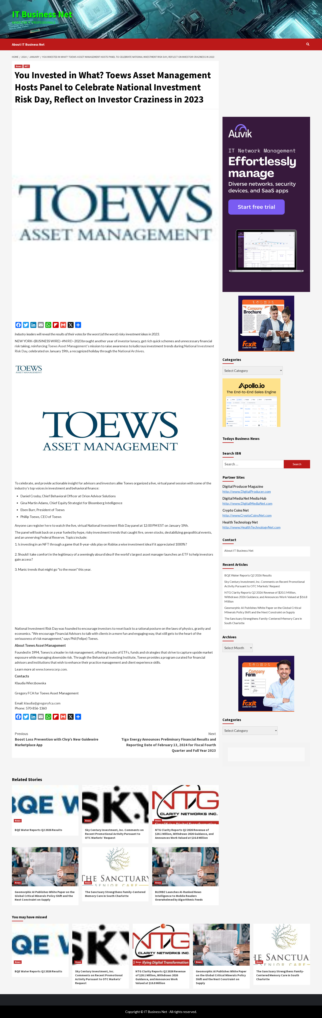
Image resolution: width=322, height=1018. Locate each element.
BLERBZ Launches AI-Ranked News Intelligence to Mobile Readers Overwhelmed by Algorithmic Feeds (179, 896)
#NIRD (67, 341)
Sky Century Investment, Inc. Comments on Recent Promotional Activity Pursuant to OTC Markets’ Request (114, 834)
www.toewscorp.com (51, 669)
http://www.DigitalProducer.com (246, 491)
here (48, 525)
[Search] (307, 44)
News (18, 66)
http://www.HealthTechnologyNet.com (251, 527)
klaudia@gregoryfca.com (42, 703)
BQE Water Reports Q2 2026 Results (38, 830)
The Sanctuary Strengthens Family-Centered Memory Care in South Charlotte (115, 894)
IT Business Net (42, 14)
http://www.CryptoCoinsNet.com (247, 515)
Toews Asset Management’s (68, 346)
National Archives (131, 351)
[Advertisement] (211, 18)
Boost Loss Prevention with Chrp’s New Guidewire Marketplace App (56, 739)
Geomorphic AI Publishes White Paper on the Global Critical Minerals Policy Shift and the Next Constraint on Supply (45, 896)
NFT (27, 66)
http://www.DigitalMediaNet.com (247, 503)
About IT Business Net (28, 44)
